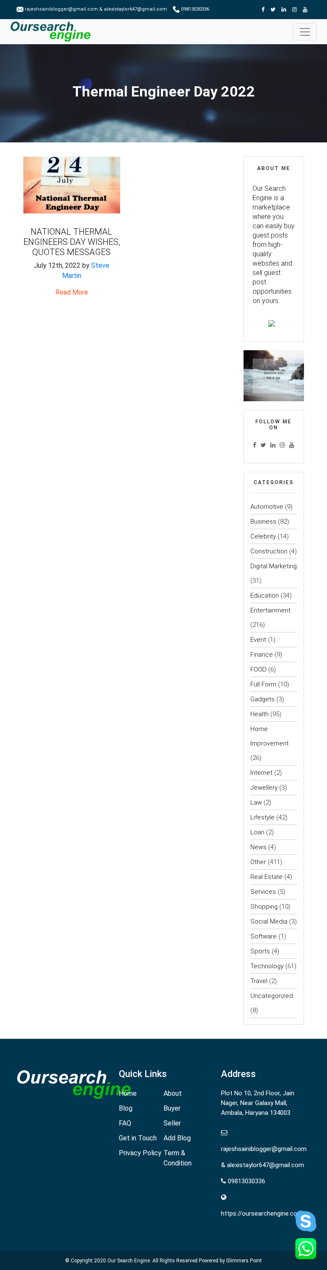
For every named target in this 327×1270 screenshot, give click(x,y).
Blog (125, 1108)
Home (128, 1093)
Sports (260, 951)
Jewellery (264, 787)
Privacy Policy (140, 1153)
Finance (261, 654)
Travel (258, 981)
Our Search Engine (128, 1261)
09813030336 (194, 9)
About (173, 1093)
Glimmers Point (244, 1261)
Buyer (172, 1108)
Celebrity (263, 536)
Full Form (263, 684)
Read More (71, 292)
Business (263, 521)
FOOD (258, 669)
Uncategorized (271, 996)
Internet (261, 773)
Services (263, 892)
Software (263, 936)
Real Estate (266, 877)
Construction (268, 551)
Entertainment (270, 610)
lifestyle (262, 817)
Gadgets (262, 699)
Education (264, 595)
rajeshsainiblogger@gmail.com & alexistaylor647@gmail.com (96, 9)
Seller (172, 1123)
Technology (267, 966)
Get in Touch (138, 1138)
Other (258, 862)
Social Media (268, 921)
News (258, 847)
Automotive (266, 506)
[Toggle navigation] (305, 31)
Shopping (264, 906)
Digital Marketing (273, 566)
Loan (257, 832)
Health (259, 714)
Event (258, 640)
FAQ (125, 1123)
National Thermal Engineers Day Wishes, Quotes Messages (71, 242)
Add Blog (177, 1138)
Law (256, 802)
